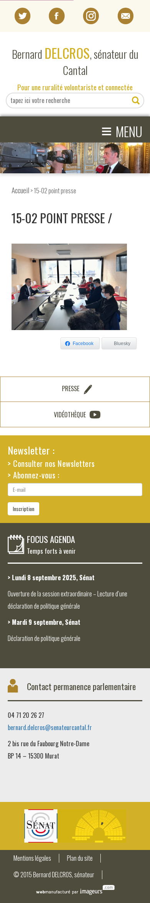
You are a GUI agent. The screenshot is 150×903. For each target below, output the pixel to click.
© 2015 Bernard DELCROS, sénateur (53, 874)
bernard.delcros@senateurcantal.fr (50, 727)
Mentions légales (32, 858)
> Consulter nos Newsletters (51, 463)
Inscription (23, 509)
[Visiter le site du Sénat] (75, 826)
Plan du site (80, 858)
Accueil (20, 190)
